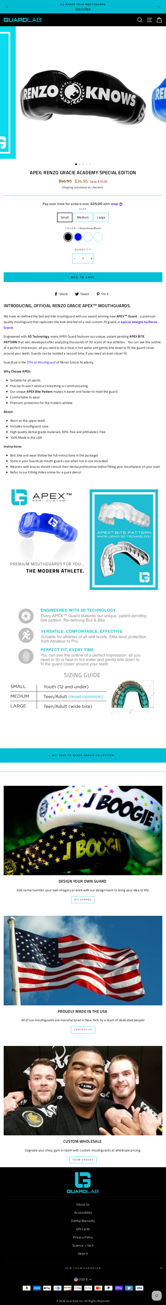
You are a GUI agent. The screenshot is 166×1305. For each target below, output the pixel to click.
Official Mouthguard (41, 362)
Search (83, 1253)
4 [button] (87, 165)
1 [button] (76, 164)
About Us (82, 1204)
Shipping (67, 187)
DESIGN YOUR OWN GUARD (83, 881)
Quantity (83, 249)
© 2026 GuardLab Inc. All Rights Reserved (82, 1301)
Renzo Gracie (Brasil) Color (98, 237)
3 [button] (84, 165)
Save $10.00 (98, 181)
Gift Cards (83, 1228)
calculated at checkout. (83, 187)
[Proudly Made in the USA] (83, 957)
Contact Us (83, 1029)
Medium (84, 217)
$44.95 (65, 181)
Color (70, 228)
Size (83, 209)
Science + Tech (83, 1245)
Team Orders (83, 1159)
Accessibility (83, 1212)
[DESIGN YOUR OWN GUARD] (83, 827)
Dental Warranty (83, 1220)
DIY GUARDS (83, 899)
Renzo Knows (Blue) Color (78, 237)
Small (66, 217)
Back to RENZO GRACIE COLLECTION (86, 755)
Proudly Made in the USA (82, 1011)
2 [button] (80, 165)
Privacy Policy (83, 1237)
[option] (83, 6)
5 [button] (90, 165)
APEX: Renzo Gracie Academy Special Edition (83, 172)
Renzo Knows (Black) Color (68, 237)
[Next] (159, 7)
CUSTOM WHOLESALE (82, 1141)
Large (103, 217)
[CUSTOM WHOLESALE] (83, 1088)
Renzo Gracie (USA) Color (88, 237)
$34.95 (82, 181)
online (51, 472)
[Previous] (7, 7)
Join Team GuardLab (83, 1268)
